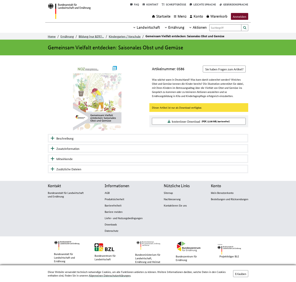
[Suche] (244, 27)
